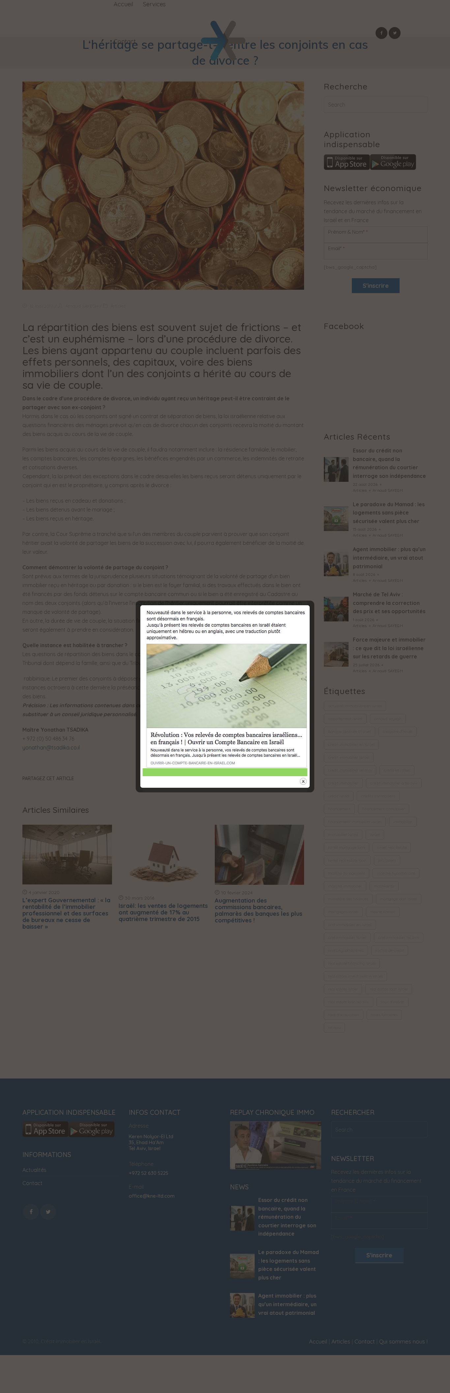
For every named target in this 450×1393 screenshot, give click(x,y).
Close (303, 781)
